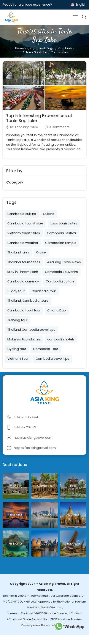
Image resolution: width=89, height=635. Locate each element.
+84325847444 (26, 417)
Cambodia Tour (45, 349)
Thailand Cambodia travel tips (31, 329)
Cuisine (48, 214)
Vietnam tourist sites (23, 233)
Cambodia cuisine (21, 214)
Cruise (41, 252)
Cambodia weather (22, 243)
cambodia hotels (61, 339)
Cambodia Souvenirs (61, 272)
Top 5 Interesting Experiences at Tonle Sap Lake (39, 118)
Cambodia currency (23, 281)
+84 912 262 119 (25, 427)
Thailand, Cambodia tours (28, 300)
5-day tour (16, 291)
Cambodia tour (44, 291)
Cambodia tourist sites (25, 223)
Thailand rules (18, 252)
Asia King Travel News (64, 262)
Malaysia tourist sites (23, 339)
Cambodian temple (60, 243)
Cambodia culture (60, 281)
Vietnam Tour (18, 358)
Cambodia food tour (23, 310)
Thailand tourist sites (23, 262)
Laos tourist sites (64, 223)
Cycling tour (16, 349)
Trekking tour (17, 320)
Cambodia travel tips (52, 358)
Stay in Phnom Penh (22, 272)
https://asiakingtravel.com (35, 448)
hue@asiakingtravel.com (33, 437)
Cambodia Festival (61, 233)
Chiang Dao (56, 310)
